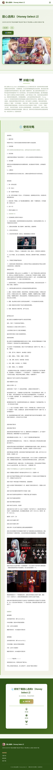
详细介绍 (4, 755)
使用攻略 (4, 758)
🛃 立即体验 (8, 33)
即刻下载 (4, 761)
